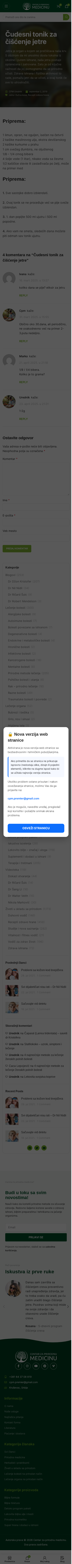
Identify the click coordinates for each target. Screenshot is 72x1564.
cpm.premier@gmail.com (23, 798)
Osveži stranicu (36, 828)
